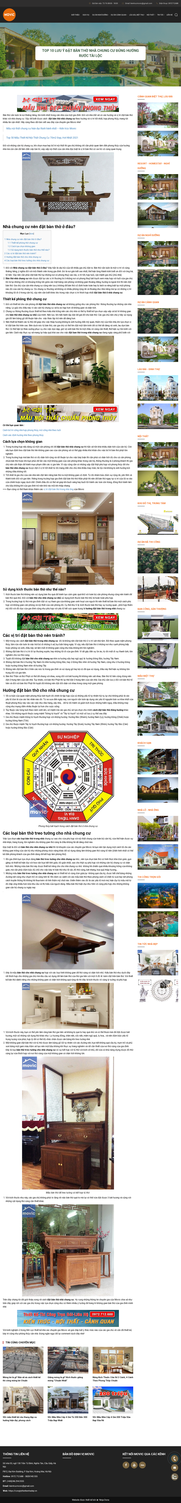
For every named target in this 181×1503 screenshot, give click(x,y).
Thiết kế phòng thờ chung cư (23, 243)
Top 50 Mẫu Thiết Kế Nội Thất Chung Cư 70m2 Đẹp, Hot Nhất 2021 (42, 137)
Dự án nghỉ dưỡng (100, 15)
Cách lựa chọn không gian (21, 246)
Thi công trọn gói (149, 877)
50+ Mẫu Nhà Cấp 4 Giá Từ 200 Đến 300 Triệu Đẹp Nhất (67, 1419)
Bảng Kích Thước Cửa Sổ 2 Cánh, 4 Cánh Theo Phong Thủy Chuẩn (113, 1379)
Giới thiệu (75, 15)
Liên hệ (170, 15)
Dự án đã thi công (149, 541)
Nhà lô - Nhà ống (148, 810)
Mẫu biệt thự (146, 676)
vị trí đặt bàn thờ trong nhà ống (58, 489)
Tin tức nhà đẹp (148, 944)
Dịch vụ (86, 15)
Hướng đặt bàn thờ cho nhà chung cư (22, 257)
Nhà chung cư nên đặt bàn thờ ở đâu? (23, 239)
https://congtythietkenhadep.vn (22, 1491)
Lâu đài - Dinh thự (149, 369)
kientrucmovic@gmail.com (21, 1486)
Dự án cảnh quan (118, 15)
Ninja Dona (104, 1500)
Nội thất (150, 15)
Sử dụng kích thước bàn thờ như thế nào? (29, 250)
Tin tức (160, 15)
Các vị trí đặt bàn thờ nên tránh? (20, 253)
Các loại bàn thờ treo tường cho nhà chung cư (26, 260)
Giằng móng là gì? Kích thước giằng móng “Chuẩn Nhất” (65, 1379)
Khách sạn (144, 743)
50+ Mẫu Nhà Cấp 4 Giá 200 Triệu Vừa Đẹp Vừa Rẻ (111, 1419)
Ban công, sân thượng (152, 608)
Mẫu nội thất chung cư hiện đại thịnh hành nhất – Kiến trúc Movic (41, 128)
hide (31, 233)
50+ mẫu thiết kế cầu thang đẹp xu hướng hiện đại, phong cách (20, 1419)
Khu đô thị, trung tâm (152, 503)
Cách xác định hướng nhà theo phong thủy (23, 435)
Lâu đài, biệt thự (136, 15)
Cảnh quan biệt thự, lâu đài (155, 96)
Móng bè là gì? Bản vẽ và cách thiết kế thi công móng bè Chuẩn (21, 1379)
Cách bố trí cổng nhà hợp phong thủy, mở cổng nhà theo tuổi (32, 430)
